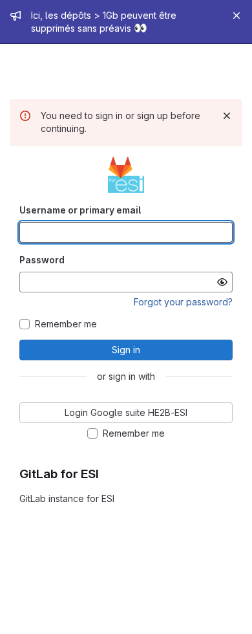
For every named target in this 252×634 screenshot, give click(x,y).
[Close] (236, 15)
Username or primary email (80, 209)
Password (42, 259)
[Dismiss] (227, 116)
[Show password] (222, 282)
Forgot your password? (183, 301)
